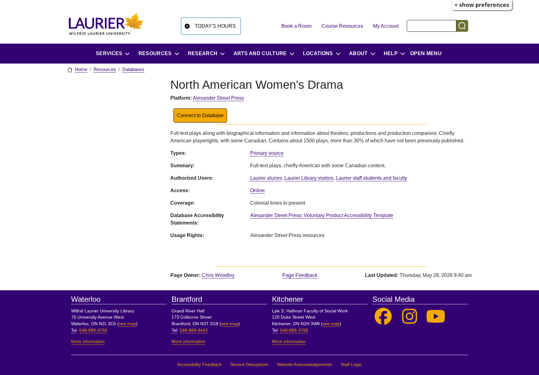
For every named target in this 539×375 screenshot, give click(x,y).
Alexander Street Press (218, 98)
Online (257, 190)
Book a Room (296, 26)
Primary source (267, 153)
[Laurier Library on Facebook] (383, 316)
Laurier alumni (266, 178)
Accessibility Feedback (199, 364)
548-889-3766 (93, 330)
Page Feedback (300, 275)
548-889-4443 (194, 330)
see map (127, 323)
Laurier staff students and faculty (371, 178)
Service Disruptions (249, 364)
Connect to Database (200, 115)
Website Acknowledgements (304, 364)
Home (81, 69)
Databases (133, 69)
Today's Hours (215, 26)
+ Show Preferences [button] (481, 4)
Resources (105, 69)
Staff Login (351, 364)
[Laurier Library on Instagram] (409, 316)
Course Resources (342, 26)
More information (88, 341)
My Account (386, 26)
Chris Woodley (218, 275)
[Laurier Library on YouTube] (436, 316)
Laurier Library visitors (308, 178)
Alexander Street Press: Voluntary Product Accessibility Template (321, 215)
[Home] (106, 26)
